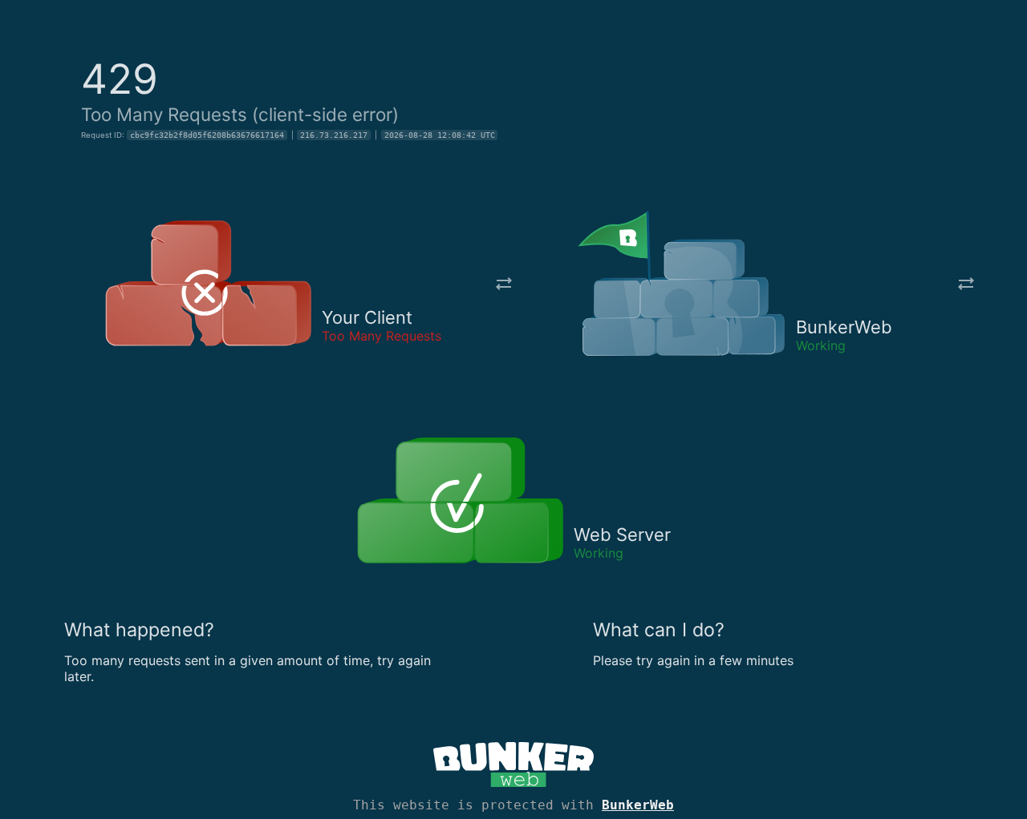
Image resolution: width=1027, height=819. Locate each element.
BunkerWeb (638, 805)
